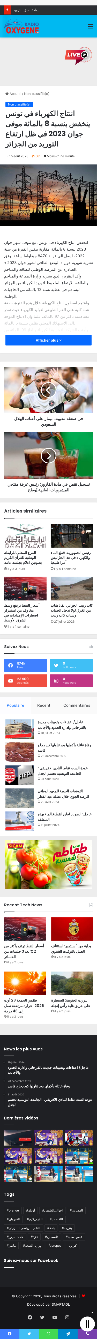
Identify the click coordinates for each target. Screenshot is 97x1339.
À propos (55, 1245)
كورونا (73, 1245)
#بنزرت (67, 1228)
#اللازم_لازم (34, 1219)
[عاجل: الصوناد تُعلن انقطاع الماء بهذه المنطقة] (19, 821)
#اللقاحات (56, 1219)
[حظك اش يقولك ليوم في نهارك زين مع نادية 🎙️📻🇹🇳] (18, 1174)
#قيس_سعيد (74, 1237)
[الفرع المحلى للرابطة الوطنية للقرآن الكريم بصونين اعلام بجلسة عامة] (25, 535)
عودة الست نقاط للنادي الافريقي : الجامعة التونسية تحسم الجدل (63, 770)
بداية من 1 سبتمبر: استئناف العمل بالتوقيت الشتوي (71, 948)
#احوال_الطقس (52, 1210)
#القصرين (76, 1210)
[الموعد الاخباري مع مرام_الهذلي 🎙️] (48, 1156)
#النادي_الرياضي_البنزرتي (23, 1228)
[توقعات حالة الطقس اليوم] (18, 1156)
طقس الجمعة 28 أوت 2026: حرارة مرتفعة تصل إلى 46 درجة (24, 1006)
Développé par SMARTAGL (48, 1304)
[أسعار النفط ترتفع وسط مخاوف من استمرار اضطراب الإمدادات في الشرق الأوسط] (25, 588)
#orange (13, 1210)
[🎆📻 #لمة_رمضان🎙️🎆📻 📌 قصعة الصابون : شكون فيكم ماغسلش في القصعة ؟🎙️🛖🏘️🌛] (79, 1138)
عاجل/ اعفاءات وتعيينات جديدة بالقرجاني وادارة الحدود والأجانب (62, 724)
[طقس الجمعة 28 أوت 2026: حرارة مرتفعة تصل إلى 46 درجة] (25, 983)
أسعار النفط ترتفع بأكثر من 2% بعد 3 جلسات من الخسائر (24, 951)
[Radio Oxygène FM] (22, 26)
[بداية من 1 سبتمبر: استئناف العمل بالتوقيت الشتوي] (72, 929)
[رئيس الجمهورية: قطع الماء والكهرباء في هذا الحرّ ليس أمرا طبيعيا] (72, 535)
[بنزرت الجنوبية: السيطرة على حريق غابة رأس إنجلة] (72, 983)
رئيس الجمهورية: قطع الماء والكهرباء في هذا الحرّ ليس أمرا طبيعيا (71, 557)
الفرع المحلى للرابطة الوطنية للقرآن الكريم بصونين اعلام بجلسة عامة (23, 557)
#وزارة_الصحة (32, 1245)
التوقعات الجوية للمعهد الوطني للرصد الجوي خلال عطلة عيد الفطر (63, 793)
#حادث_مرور (15, 1237)
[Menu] (90, 28)
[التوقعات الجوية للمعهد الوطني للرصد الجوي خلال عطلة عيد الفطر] (19, 798)
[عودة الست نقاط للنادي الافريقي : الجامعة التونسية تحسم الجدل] (19, 775)
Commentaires (76, 705)
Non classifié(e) (36, 94)
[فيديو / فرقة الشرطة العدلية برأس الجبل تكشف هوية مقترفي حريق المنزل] (18, 1138)
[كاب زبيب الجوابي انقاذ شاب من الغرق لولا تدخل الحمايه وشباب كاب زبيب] (72, 588)
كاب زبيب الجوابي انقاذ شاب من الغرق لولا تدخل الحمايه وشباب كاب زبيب (72, 610)
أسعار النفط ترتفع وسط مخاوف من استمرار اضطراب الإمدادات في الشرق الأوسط (22, 613)
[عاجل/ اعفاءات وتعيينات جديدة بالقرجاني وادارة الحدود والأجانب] (19, 729)
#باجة (51, 1228)
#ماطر (11, 1245)
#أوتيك (30, 1210)
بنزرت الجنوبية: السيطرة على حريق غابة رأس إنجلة (70, 1003)
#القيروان (13, 1219)
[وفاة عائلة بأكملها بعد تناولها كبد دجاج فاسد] (19, 752)
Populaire (15, 705)
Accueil (15, 94)
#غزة (34, 1237)
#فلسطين (51, 1237)
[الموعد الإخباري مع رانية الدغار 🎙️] (48, 1138)
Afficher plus (47, 340)
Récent (43, 705)
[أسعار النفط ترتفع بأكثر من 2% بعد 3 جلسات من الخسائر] (25, 929)
